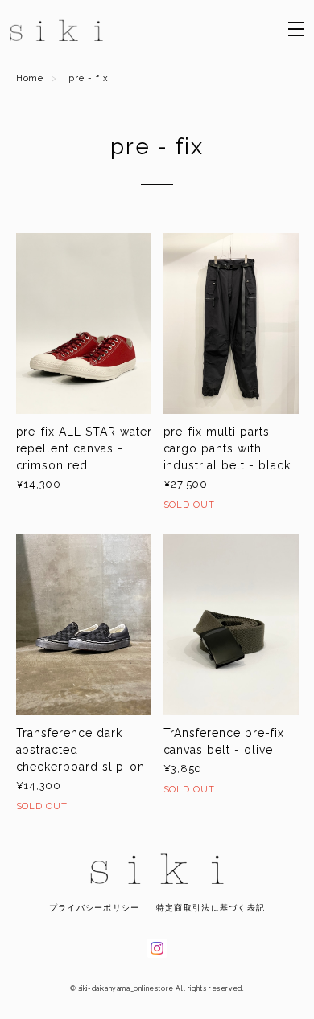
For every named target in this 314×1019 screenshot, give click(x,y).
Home (30, 78)
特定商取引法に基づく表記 (210, 907)
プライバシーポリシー (94, 907)
